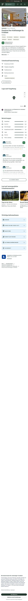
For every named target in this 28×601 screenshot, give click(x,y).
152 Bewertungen (8, 43)
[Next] (26, 16)
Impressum (9, 258)
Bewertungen (17, 1)
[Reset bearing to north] (25, 97)
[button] (14, 16)
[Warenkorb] (21, 4)
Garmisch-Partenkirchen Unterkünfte (9, 266)
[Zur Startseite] (3, 4)
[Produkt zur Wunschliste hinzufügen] (24, 10)
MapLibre (22, 106)
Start (3, 263)
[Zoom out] (25, 95)
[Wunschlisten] (17, 4)
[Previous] (2, 16)
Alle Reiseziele (9, 263)
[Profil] (24, 4)
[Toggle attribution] (25, 106)
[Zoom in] (25, 93)
